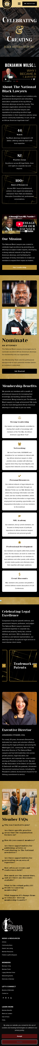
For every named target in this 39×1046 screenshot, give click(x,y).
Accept (19, 1036)
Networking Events (7, 976)
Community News (7, 945)
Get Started (20, 371)
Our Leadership (19, 267)
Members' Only (6, 966)
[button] (4, 665)
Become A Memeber (8, 990)
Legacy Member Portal (8, 972)
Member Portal (6, 969)
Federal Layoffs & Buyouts (9, 955)
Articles (4, 942)
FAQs (3, 1020)
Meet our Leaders (7, 1013)
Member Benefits (7, 1010)
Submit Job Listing (7, 948)
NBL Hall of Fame (29, 3)
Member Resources (7, 951)
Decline (19, 1042)
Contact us (5, 993)
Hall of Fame (5, 1017)
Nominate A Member (8, 979)
